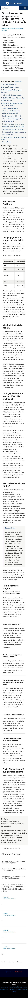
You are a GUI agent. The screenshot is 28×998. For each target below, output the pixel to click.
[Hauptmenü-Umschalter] (25, 8)
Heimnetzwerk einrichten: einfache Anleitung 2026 (13, 862)
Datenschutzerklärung (15, 987)
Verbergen (18, 81)
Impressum (4, 987)
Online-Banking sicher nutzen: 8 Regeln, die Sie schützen (13, 877)
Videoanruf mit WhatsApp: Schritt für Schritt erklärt (14, 869)
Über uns (24, 989)
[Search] (17, 8)
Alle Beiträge (5, 28)
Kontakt (14, 992)
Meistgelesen (19, 28)
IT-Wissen (12, 28)
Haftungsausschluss (15, 989)
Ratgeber (4, 30)
